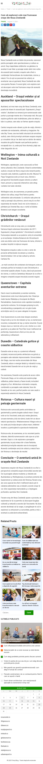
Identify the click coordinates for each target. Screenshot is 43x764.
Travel (8, 9)
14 (28, 701)
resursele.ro (5, 717)
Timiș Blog (15, 760)
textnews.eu (5, 742)
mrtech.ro (4, 734)
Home (3, 9)
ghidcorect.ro (6, 738)
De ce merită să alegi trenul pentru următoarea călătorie (11, 564)
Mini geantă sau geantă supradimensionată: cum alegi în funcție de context (21, 669)
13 (22, 701)
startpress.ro (6, 750)
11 (10, 701)
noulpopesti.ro (6, 729)
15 (33, 701)
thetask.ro (4, 746)
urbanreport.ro (6, 754)
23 (39, 704)
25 (10, 708)
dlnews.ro (4, 725)
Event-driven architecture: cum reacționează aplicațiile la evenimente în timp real (20, 682)
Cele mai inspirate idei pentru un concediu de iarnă (30, 564)
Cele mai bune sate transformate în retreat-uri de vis (11, 605)
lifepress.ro (5, 721)
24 (4, 708)
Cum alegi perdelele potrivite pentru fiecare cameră (22, 657)
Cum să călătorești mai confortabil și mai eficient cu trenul (31, 543)
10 (4, 701)
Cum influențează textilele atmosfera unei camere (22, 646)
